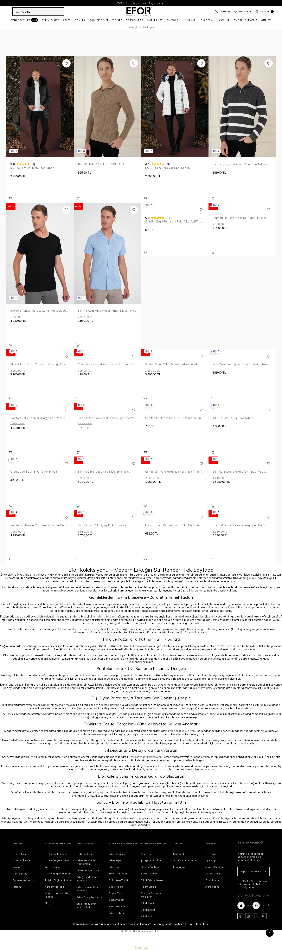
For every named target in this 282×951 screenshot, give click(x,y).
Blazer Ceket (116, 899)
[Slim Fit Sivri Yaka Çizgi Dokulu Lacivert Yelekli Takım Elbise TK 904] (107, 514)
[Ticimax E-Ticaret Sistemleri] (141, 948)
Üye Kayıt (211, 860)
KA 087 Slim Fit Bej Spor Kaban (233, 418)
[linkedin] (256, 916)
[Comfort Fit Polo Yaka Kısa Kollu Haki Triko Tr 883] (175, 461)
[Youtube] (264, 916)
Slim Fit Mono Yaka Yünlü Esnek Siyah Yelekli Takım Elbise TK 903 (106, 418)
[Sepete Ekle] (10, 198)
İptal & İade (180, 866)
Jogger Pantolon (151, 860)
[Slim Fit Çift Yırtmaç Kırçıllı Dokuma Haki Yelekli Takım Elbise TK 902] (107, 461)
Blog (47, 903)
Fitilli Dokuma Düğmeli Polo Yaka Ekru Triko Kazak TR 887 (240, 364)
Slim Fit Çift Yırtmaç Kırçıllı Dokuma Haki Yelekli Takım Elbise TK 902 (103, 471)
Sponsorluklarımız (23, 880)
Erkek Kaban (116, 912)
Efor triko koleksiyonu (132, 646)
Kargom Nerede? (55, 886)
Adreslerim (212, 886)
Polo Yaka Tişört (118, 880)
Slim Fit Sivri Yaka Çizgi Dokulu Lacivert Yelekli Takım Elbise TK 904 (103, 525)
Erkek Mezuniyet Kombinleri (86, 862)
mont (131, 704)
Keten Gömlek (149, 873)
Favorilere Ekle (66, 63)
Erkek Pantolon (118, 873)
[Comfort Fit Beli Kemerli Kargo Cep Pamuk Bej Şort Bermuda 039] (40, 407)
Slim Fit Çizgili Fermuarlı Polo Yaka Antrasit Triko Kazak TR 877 (240, 164)
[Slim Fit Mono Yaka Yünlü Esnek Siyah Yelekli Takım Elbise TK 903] (107, 407)
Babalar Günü (85, 853)
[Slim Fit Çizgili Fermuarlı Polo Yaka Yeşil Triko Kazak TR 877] (175, 207)
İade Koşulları (53, 866)
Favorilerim (212, 880)
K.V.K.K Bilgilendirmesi (58, 873)
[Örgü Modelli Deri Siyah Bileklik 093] (40, 461)
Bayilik (16, 866)
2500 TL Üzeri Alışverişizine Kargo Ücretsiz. (141, 3)
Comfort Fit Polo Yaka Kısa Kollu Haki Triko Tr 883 (174, 471)
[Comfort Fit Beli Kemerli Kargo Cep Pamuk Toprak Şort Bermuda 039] (242, 514)
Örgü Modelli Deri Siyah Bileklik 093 (33, 471)
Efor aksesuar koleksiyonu (145, 756)
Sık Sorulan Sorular (184, 860)
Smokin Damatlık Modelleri (151, 895)
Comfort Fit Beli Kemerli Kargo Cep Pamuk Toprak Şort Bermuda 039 (240, 525)
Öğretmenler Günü (88, 870)
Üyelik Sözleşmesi (56, 853)
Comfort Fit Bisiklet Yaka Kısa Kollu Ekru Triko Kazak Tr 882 (107, 364)
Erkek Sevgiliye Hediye (90, 897)
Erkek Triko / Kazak (152, 880)
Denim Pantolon (150, 866)
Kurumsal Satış (21, 860)
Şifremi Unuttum (214, 866)
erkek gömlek (55, 604)
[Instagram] (248, 916)
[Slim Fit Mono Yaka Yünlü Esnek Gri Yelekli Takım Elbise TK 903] (175, 353)
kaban (117, 704)
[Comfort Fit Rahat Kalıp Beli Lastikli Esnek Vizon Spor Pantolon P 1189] (242, 207)
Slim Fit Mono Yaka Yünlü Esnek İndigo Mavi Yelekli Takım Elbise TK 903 (38, 364)
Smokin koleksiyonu (70, 629)
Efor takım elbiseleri (103, 616)
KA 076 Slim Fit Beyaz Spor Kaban (167, 167)
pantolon (68, 675)
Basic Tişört (116, 886)
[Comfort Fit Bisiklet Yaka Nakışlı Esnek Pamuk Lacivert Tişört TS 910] (40, 514)
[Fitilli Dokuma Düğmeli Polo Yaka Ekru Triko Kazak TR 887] (242, 353)
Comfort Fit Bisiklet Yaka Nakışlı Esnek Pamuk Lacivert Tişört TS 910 (39, 525)
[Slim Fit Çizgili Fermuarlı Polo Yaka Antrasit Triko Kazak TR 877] (242, 106)
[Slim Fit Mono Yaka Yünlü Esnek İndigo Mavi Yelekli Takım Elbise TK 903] (40, 353)
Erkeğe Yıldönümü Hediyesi (87, 878)
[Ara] (17, 11)
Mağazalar (179, 853)
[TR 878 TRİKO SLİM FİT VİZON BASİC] (107, 106)
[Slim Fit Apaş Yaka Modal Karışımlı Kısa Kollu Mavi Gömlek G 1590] (107, 253)
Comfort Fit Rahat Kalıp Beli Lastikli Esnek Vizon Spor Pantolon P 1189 (240, 217)
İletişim (16, 886)
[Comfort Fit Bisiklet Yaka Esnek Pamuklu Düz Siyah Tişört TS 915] (40, 253)
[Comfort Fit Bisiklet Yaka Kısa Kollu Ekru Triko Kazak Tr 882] (107, 353)
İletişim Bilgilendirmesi (58, 880)
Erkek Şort (115, 866)
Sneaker (146, 853)
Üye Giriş (210, 853)
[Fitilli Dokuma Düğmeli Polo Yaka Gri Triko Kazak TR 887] (175, 514)
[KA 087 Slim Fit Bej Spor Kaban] (242, 407)
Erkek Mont (147, 903)
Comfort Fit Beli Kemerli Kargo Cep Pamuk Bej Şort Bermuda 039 (37, 418)
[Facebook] (240, 916)
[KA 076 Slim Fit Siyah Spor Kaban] (40, 106)
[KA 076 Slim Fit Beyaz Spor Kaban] (175, 106)
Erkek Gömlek (117, 853)
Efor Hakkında (20, 853)
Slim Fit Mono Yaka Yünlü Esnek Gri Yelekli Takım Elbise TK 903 (172, 364)
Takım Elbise (148, 886)
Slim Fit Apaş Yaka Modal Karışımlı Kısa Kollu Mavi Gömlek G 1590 (106, 310)
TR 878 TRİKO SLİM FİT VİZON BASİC (101, 164)
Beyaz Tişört (116, 893)
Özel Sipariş (19, 873)
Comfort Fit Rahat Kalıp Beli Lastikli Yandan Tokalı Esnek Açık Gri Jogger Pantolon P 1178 (173, 418)
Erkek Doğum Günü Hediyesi (88, 888)
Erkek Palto (147, 916)
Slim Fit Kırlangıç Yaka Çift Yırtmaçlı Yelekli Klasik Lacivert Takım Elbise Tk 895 (239, 471)
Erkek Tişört (115, 860)
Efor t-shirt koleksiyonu (182, 730)
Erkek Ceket (148, 909)
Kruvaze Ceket (117, 906)
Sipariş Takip (213, 873)
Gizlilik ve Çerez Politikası (60, 860)
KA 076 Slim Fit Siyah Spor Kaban (32, 167)
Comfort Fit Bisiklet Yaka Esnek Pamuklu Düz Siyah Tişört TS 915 (39, 310)
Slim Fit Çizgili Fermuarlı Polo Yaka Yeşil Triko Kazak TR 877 (174, 221)
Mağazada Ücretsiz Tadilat (56, 895)
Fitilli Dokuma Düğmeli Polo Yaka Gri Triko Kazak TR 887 (172, 525)
